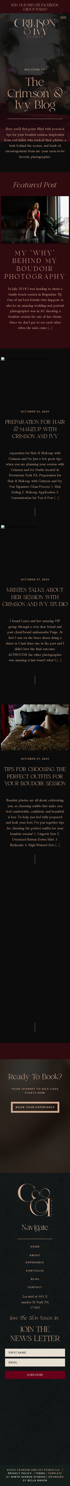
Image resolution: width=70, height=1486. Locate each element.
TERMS (40, 1473)
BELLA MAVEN (37, 1480)
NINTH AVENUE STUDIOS (28, 1476)
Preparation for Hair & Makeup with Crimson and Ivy (35, 429)
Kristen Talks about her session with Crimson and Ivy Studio (35, 597)
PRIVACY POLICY (20, 1473)
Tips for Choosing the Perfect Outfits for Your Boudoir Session (35, 776)
